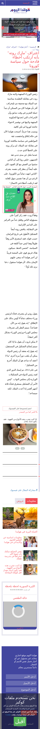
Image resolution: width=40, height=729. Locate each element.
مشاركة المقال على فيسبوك (23, 490)
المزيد (19, 628)
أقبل (20, 721)
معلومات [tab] (31, 501)
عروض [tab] (20, 501)
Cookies (8, 715)
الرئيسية (33, 47)
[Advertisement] (20, 290)
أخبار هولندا (23, 47)
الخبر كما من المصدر (27, 412)
